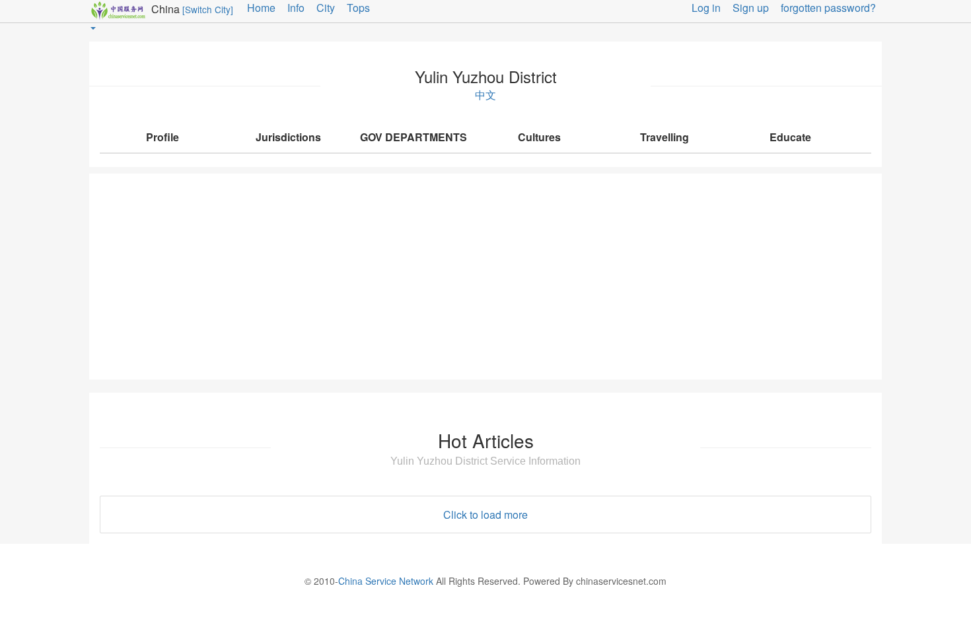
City (325, 7)
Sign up (751, 7)
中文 (485, 95)
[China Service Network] (120, 9)
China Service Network (385, 580)
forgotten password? (828, 7)
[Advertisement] (485, 276)
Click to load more (485, 514)
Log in (706, 7)
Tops (358, 7)
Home (261, 7)
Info (296, 7)
